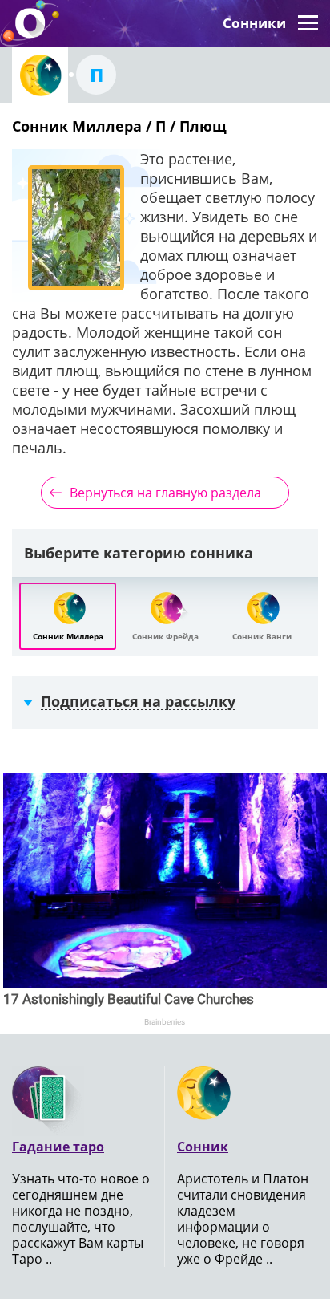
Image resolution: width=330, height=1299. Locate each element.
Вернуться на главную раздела (165, 492)
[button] (308, 23)
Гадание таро (58, 1146)
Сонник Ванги (262, 636)
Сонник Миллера (68, 636)
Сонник (202, 1146)
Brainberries (164, 1021)
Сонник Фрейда (165, 636)
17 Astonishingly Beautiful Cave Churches (128, 999)
